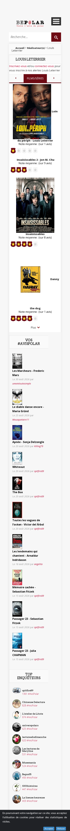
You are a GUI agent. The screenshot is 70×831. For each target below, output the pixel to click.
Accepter (49, 828)
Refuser (61, 828)
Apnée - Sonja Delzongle (28, 442)
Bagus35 (26, 774)
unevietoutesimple (21, 383)
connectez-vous (44, 66)
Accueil (19, 48)
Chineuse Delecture (33, 702)
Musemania (29, 762)
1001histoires (29, 786)
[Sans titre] (17, 361)
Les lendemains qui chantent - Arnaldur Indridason (25, 556)
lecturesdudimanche (34, 737)
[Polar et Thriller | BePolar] (30, 23)
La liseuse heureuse (33, 797)
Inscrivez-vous (18, 66)
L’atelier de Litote (32, 713)
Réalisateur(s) (36, 48)
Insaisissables (35, 234)
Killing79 (38, 446)
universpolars (30, 725)
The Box (17, 492)
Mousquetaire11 (20, 419)
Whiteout (18, 467)
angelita (38, 564)
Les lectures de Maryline (30, 749)
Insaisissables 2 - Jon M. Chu (35, 160)
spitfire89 (39, 471)
